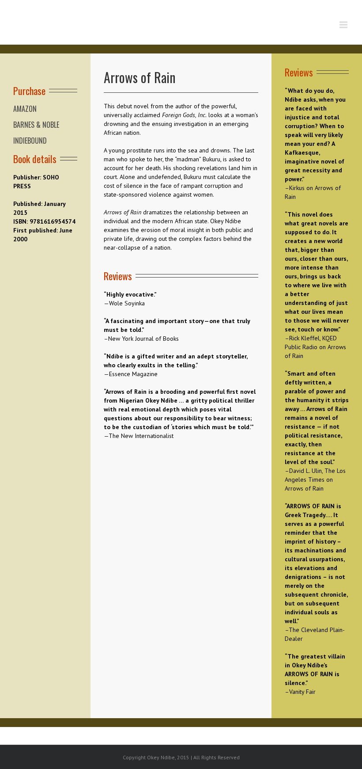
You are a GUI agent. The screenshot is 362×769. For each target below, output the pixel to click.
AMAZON (25, 108)
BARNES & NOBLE (36, 124)
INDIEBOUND (30, 140)
